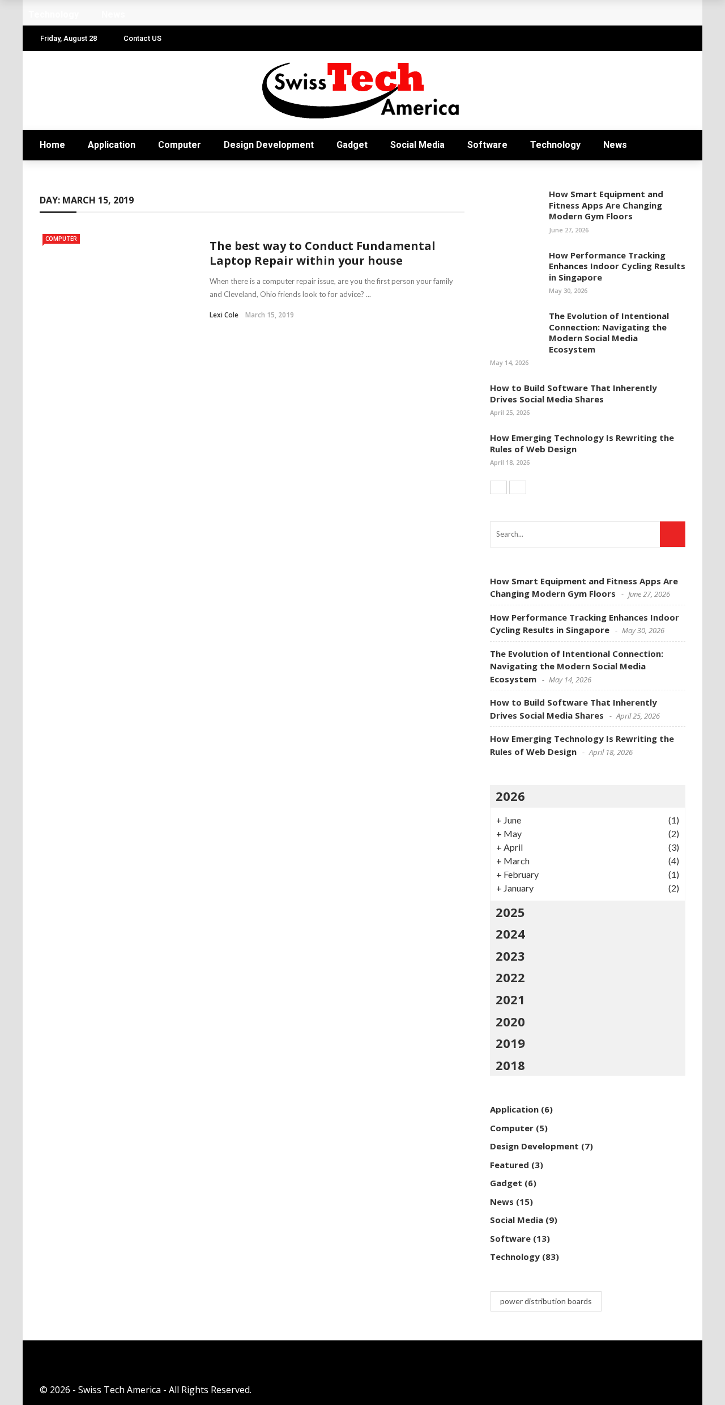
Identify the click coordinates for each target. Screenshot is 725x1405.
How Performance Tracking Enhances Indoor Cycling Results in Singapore (617, 266)
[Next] (517, 487)
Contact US (142, 38)
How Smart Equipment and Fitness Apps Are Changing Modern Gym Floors (606, 205)
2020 (510, 1021)
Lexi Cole (224, 315)
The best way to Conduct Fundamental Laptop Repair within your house (323, 253)
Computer (179, 144)
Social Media (417, 144)
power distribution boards (546, 1301)
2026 (510, 795)
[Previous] (498, 487)
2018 (510, 1064)
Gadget (352, 144)
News (615, 144)
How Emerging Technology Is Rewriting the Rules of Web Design (582, 443)
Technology (555, 144)
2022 (510, 977)
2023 (510, 955)
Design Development (269, 144)
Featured (509, 1164)
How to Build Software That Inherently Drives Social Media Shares (573, 393)
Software (487, 144)
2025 (510, 911)
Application (111, 144)
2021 (510, 999)
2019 (510, 1042)
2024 (510, 933)
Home (52, 144)
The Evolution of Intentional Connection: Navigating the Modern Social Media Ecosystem (609, 332)
